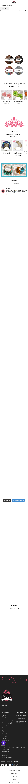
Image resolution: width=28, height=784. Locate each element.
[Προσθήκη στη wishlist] (7, 98)
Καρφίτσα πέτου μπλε (6, 152)
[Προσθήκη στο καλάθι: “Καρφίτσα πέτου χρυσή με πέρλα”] (16, 148)
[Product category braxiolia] (9, 70)
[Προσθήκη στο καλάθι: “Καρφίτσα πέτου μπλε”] (5, 148)
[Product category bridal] (18, 59)
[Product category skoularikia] (9, 59)
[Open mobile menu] (1, 2)
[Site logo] (14, 2)
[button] (3, 743)
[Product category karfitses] (18, 70)
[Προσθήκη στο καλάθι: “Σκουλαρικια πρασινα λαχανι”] (16, 98)
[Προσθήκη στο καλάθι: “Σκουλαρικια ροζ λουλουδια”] (5, 98)
